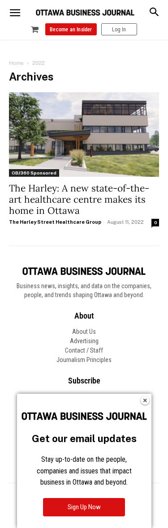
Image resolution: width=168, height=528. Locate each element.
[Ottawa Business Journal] (85, 12)
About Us (84, 331)
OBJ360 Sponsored (34, 172)
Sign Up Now (84, 507)
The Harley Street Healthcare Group (55, 222)
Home (16, 63)
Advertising (84, 341)
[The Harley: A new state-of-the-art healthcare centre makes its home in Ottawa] (84, 134)
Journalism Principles (84, 359)
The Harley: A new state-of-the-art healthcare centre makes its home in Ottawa (79, 199)
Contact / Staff (84, 350)
